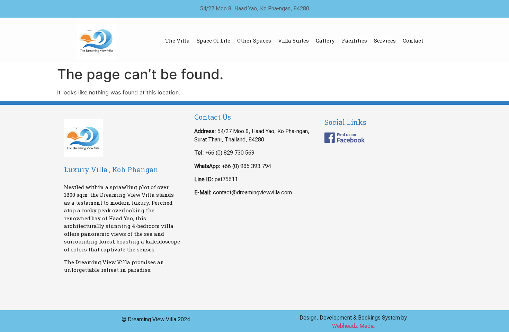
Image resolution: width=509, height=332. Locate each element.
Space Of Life (213, 40)
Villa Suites (293, 40)
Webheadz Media (353, 326)
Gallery (325, 40)
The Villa (177, 40)
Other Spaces (254, 40)
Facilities (354, 40)
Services (385, 40)
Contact (413, 40)
